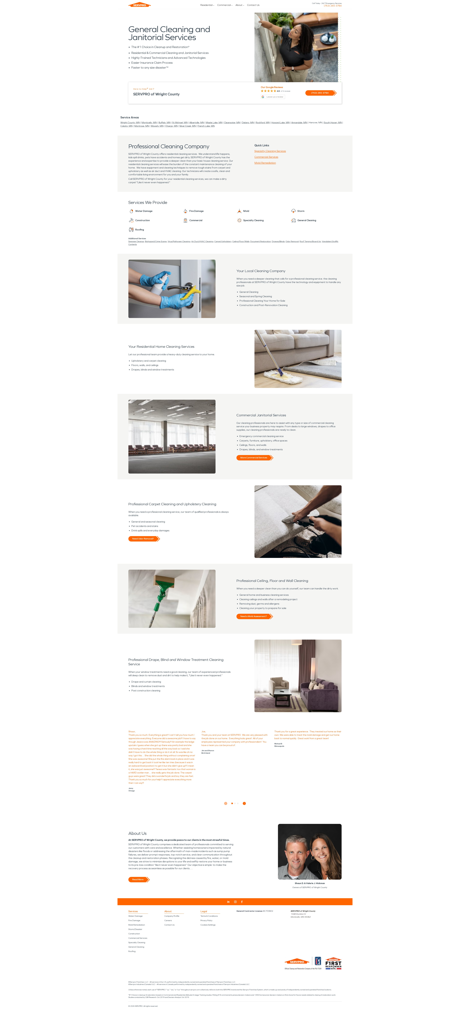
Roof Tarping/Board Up (310, 241)
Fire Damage (134, 920)
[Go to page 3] (237, 803)
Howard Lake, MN (280, 122)
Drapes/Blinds (278, 241)
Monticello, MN (149, 122)
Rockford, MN (263, 122)
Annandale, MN (299, 122)
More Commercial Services (253, 457)
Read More (137, 879)
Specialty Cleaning (136, 942)
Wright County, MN (130, 122)
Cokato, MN (126, 126)
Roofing (131, 951)
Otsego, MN (171, 126)
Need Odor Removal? (143, 538)
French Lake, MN (206, 126)
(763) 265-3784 (333, 5)
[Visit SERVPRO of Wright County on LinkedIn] (228, 902)
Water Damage (135, 916)
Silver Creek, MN (187, 126)
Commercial (224, 5)
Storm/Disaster (135, 929)
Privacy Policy (206, 920)
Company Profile (171, 916)
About (238, 5)
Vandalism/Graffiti (330, 241)
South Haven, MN (333, 122)
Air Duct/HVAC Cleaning (202, 241)
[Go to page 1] (232, 803)
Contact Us (253, 5)
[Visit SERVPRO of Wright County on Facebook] (242, 902)
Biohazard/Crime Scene (156, 241)
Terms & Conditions (209, 916)
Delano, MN (248, 122)
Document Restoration (260, 241)
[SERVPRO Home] (139, 4)
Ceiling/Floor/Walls (240, 241)
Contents (132, 244)
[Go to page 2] (235, 803)
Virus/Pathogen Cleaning (179, 241)
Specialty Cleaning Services (270, 151)
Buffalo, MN (164, 122)
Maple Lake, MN (214, 122)
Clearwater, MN (232, 122)
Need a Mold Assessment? (253, 616)
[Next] (244, 803)
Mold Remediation (265, 162)
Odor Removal (292, 241)
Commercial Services (266, 156)
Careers (168, 920)
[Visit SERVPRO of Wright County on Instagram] (235, 902)
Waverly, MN (157, 126)
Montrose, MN (141, 126)
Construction (134, 934)
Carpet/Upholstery (222, 241)
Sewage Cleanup (136, 241)
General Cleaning (136, 947)
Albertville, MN (196, 122)
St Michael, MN (180, 122)
